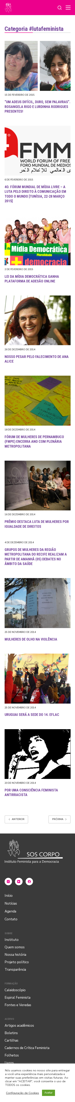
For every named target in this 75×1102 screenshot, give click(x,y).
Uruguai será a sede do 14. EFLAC (32, 714)
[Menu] (68, 7)
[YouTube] (19, 881)
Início (9, 895)
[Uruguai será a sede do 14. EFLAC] (38, 679)
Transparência (15, 969)
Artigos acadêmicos (19, 1025)
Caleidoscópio (15, 990)
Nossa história (15, 954)
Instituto (12, 939)
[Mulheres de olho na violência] (38, 603)
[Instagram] (8, 881)
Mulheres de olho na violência (31, 639)
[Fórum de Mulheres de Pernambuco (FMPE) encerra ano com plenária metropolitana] (38, 401)
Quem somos (15, 947)
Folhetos (12, 1055)
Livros (9, 1063)
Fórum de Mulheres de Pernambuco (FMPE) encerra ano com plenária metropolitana (34, 441)
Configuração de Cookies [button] (22, 1093)
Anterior (18, 819)
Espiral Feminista (17, 997)
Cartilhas (11, 1040)
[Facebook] (29, 881)
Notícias (11, 903)
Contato (11, 919)
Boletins (11, 1033)
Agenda (10, 911)
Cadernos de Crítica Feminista (27, 1048)
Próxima (57, 819)
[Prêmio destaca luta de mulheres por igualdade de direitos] (38, 486)
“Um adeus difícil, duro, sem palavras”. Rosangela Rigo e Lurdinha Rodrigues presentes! (37, 106)
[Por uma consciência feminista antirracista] (38, 754)
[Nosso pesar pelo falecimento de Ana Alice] (38, 320)
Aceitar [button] (48, 1093)
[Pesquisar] (60, 8)
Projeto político (17, 962)
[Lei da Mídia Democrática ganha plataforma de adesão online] (38, 240)
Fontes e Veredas (18, 1005)
